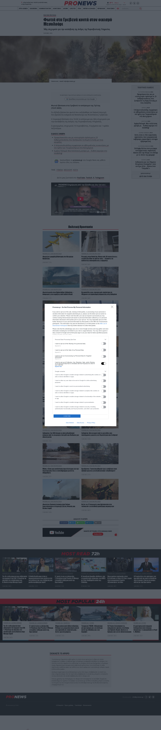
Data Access (80, 422)
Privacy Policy (91, 422)
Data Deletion (70, 422)
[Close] (113, 307)
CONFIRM (67, 416)
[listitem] (80, 339)
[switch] (103, 343)
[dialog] (80, 365)
